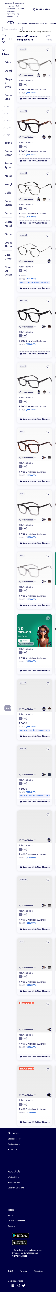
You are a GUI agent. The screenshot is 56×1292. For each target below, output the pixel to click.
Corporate (8, 3)
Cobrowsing (10, 11)
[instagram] (18, 1286)
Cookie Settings (15, 1280)
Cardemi (11, 1226)
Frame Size (12, 1149)
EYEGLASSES (22, 23)
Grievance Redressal (17, 1221)
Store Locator (14, 1139)
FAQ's (10, 1215)
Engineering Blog (12, 14)
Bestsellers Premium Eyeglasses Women (32, 27)
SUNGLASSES (34, 23)
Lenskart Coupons (16, 1188)
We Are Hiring (13, 1177)
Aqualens (21, 8)
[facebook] (13, 1286)
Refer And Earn (14, 1182)
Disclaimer (39, 1271)
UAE (17, 6)
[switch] (10, 39)
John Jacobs (10, 8)
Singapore (10, 6)
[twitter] (23, 1286)
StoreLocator (19, 3)
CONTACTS (44, 23)
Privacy (23, 1271)
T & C (10, 1271)
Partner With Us (12, 16)
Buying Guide (14, 1144)
